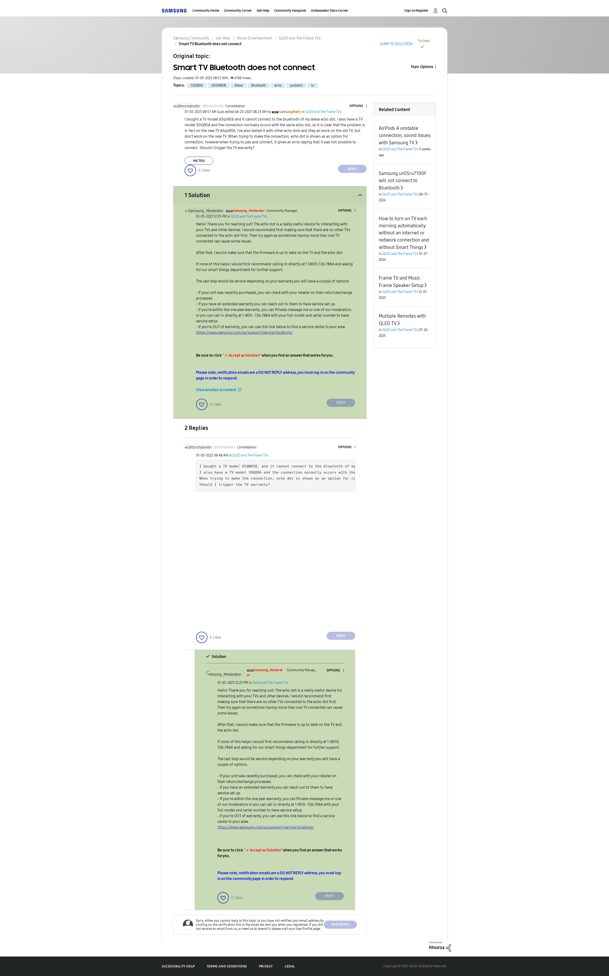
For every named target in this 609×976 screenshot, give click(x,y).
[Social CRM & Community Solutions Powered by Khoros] (440, 946)
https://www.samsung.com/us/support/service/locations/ (244, 332)
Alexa (239, 85)
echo (278, 85)
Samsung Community (191, 38)
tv (312, 85)
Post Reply (340, 925)
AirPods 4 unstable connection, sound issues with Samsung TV (405, 135)
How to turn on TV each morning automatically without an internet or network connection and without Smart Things (404, 233)
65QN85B (218, 85)
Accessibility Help (178, 966)
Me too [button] (199, 161)
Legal (290, 966)
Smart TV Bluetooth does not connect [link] (210, 44)
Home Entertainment (254, 38)
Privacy (266, 966)
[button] (358, 106)
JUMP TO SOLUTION (396, 44)
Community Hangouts (290, 11)
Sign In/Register (416, 11)
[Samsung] (174, 10)
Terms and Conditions (227, 966)
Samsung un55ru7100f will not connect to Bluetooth (402, 180)
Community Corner (238, 11)
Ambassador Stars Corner (329, 11)
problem (296, 85)
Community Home (205, 11)
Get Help (263, 11)
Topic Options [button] (422, 66)
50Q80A (197, 85)
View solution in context (216, 390)
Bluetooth (258, 85)
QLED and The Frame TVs (299, 38)
